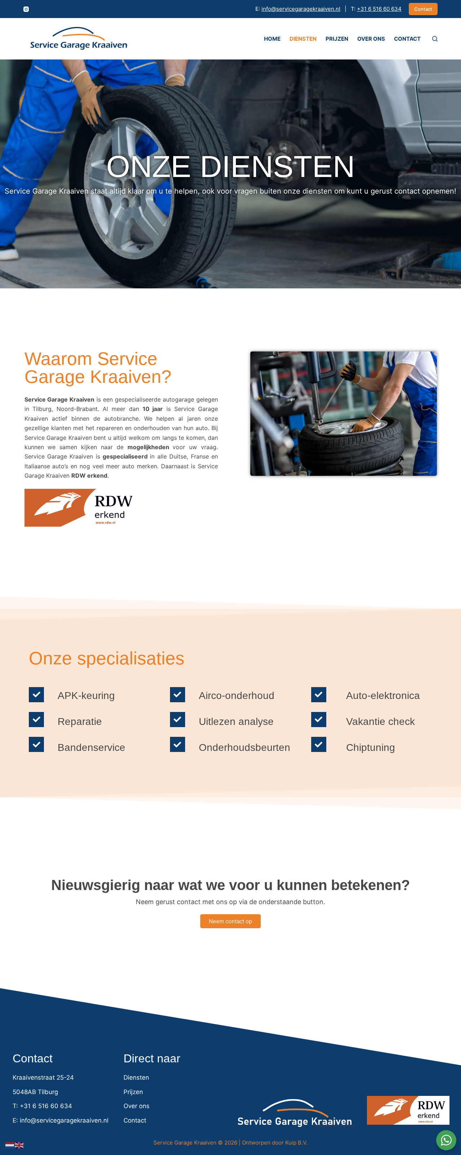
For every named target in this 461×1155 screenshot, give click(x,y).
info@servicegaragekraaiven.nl (300, 8)
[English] (19, 1145)
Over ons (371, 38)
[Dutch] (10, 1145)
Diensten (303, 38)
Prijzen (337, 38)
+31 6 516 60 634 (379, 8)
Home (272, 38)
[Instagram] (26, 9)
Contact (423, 9)
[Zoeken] (435, 38)
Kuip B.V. (296, 1142)
